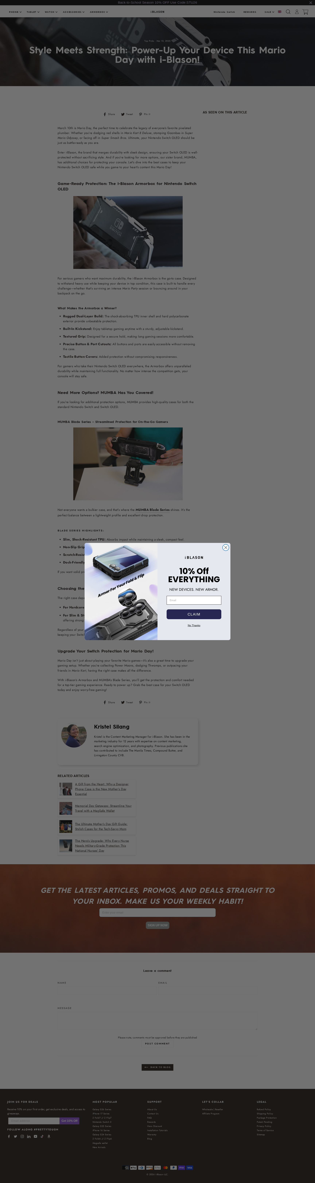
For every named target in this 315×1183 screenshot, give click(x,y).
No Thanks (194, 625)
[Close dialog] (226, 547)
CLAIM (194, 614)
